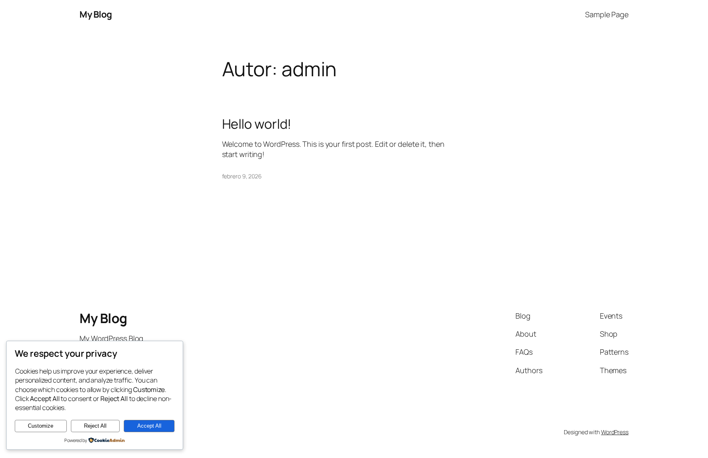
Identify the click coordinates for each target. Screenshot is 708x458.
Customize (40, 426)
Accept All (149, 426)
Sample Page (607, 14)
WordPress (615, 432)
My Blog (95, 14)
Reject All (95, 426)
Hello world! (257, 123)
